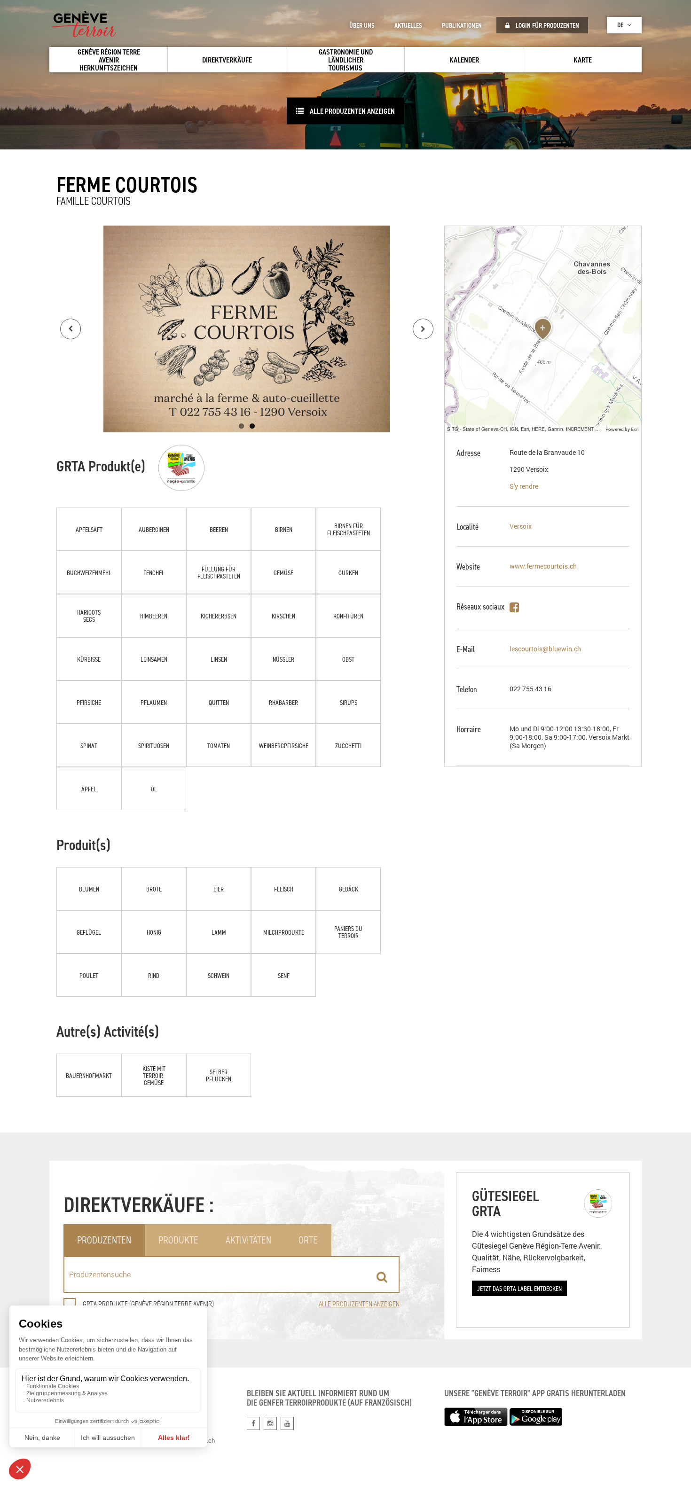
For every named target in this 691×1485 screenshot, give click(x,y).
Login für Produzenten (546, 25)
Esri (635, 429)
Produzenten (104, 1240)
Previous (70, 329)
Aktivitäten (248, 1240)
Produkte (178, 1240)
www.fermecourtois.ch (543, 566)
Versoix (521, 526)
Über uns (362, 25)
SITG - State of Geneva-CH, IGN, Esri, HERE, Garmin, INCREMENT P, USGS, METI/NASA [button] (525, 428)
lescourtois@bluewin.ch (545, 648)
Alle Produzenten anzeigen (351, 111)
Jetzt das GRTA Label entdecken (519, 1288)
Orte (308, 1240)
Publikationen (462, 25)
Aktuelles (408, 25)
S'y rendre (524, 486)
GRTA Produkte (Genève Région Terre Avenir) (148, 1303)
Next (423, 329)
